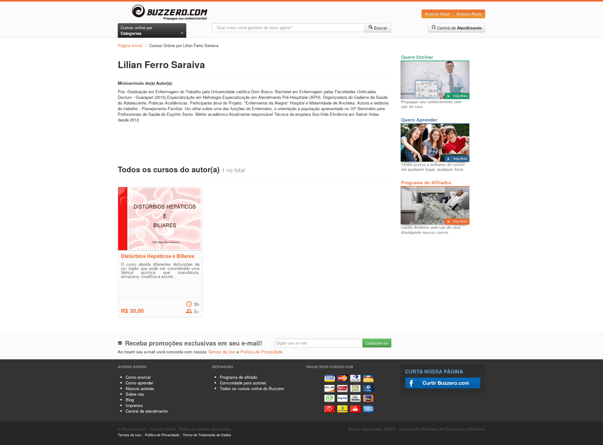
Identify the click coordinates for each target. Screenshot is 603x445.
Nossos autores (140, 388)
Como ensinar (138, 377)
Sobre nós (135, 394)
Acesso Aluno (469, 14)
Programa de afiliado (238, 377)
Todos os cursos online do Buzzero (252, 388)
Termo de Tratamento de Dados (207, 434)
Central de (459, 28)
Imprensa (134, 405)
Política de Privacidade (261, 352)
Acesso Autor (437, 14)
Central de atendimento (147, 411)
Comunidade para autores (243, 383)
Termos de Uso (222, 352)
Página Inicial (130, 45)
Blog (130, 400)
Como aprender (139, 383)
